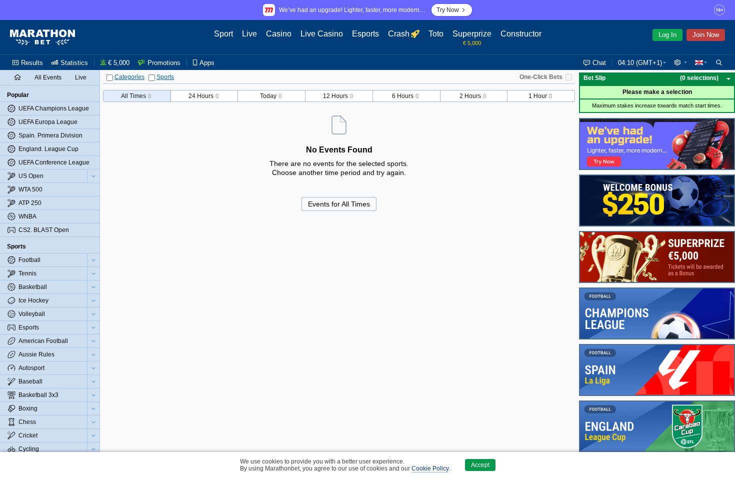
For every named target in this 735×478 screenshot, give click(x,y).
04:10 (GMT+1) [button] (640, 62)
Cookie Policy (430, 468)
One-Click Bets (541, 77)
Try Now (447, 10)
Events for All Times (339, 204)
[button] (680, 62)
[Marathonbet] (42, 37)
